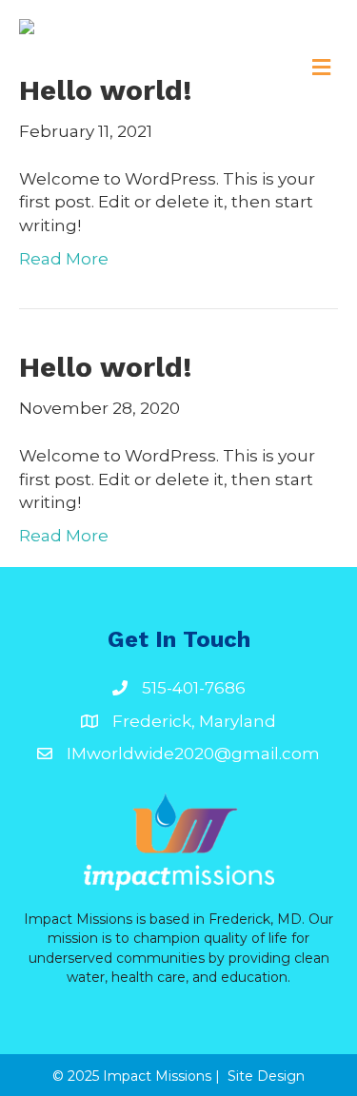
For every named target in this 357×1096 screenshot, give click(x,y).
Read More (64, 258)
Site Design (266, 1076)
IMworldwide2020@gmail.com (193, 753)
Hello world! (105, 90)
